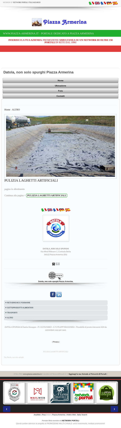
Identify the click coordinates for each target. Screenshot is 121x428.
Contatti (61, 96)
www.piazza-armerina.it (32, 374)
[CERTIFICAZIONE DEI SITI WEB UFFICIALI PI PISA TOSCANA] (107, 393)
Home (60, 80)
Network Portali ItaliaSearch (26, 2)
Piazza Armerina (58, 415)
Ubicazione (60, 85)
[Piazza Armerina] (60, 22)
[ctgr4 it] (91, 3)
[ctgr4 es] (115, 3)
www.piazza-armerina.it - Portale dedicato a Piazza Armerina (48, 33)
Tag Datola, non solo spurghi (14, 357)
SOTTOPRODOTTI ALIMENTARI (20, 308)
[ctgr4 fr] (103, 3)
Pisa (43, 415)
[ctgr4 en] (97, 3)
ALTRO (16, 109)
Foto (60, 91)
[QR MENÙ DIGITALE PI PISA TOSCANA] (38, 393)
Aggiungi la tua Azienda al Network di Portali (87, 374)
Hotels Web (71, 415)
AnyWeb (37, 415)
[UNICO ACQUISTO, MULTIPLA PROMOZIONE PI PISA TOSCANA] (61, 393)
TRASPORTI (12, 313)
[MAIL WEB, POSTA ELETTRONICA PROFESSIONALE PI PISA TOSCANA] (15, 393)
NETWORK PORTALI (70, 421)
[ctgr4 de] (109, 3)
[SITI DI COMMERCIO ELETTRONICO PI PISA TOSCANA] (84, 393)
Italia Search (82, 415)
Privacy (56, 342)
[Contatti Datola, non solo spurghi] (55, 264)
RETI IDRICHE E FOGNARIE (18, 303)
